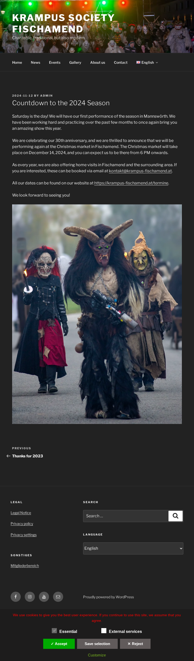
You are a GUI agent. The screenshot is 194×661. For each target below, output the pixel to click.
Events (54, 62)
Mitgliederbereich (25, 565)
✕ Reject (135, 644)
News (35, 62)
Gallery (75, 62)
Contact (121, 62)
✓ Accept (59, 644)
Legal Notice (21, 512)
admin (46, 95)
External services (125, 631)
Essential (68, 631)
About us (97, 62)
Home (17, 62)
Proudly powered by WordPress (108, 597)
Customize (97, 655)
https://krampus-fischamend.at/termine (131, 183)
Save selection (97, 644)
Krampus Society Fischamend (63, 23)
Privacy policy (22, 523)
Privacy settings (24, 534)
